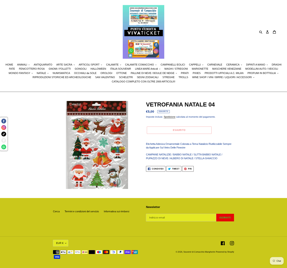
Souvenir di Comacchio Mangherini (199, 252)
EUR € (59, 243)
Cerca (56, 211)
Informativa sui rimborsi (116, 211)
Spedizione (169, 116)
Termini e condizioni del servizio (82, 211)
